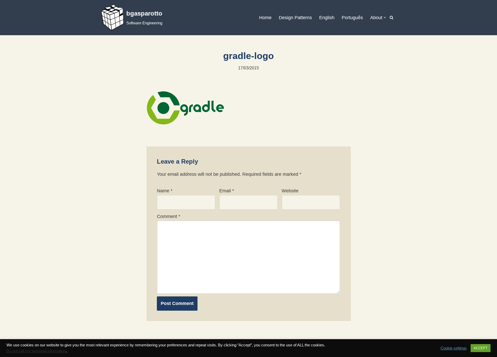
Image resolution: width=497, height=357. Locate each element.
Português (352, 17)
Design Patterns (295, 17)
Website (290, 190)
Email (226, 190)
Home (265, 17)
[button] (385, 17)
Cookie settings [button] (454, 348)
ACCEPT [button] (480, 348)
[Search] (391, 17)
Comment (168, 216)
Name (164, 190)
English (326, 17)
